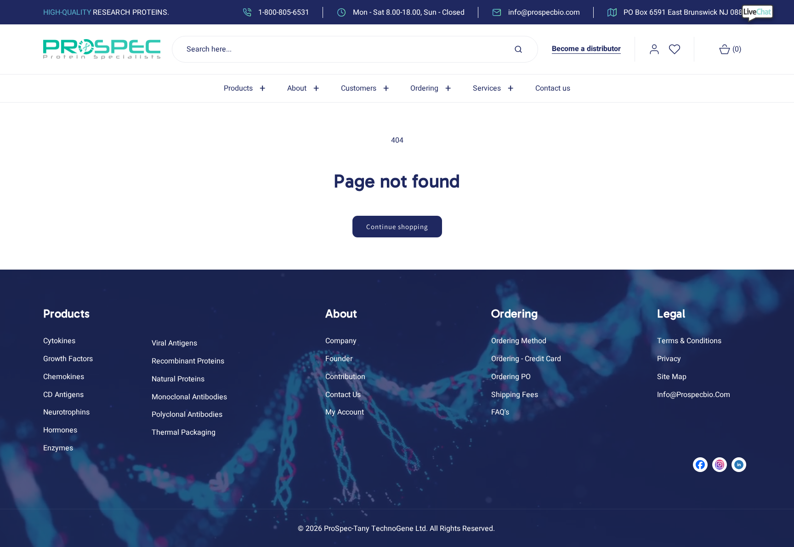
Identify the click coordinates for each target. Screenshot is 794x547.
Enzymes (58, 448)
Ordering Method (518, 340)
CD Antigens (63, 394)
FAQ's (500, 412)
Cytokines (59, 340)
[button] (246, 89)
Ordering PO (511, 376)
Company (341, 340)
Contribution (345, 376)
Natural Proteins (178, 379)
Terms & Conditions (689, 340)
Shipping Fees (514, 394)
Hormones (60, 430)
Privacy (669, 358)
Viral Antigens (174, 343)
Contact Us (343, 394)
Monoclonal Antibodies (189, 397)
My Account (344, 412)
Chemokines (63, 376)
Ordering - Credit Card (526, 358)
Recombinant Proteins (188, 361)
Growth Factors (68, 358)
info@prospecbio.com (693, 394)
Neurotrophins (66, 412)
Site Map (671, 376)
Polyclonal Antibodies (187, 414)
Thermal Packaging (184, 432)
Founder (338, 358)
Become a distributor (586, 48)
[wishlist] (675, 49)
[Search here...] (518, 49)
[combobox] (355, 49)
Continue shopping (397, 226)
